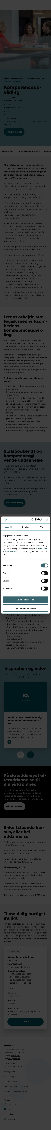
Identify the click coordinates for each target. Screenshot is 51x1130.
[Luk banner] (47, 520)
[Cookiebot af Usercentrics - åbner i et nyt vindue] (31, 520)
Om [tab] (41, 527)
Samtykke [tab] (9, 527)
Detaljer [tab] (25, 527)
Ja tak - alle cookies (25, 600)
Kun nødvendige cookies (25, 608)
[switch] (44, 573)
